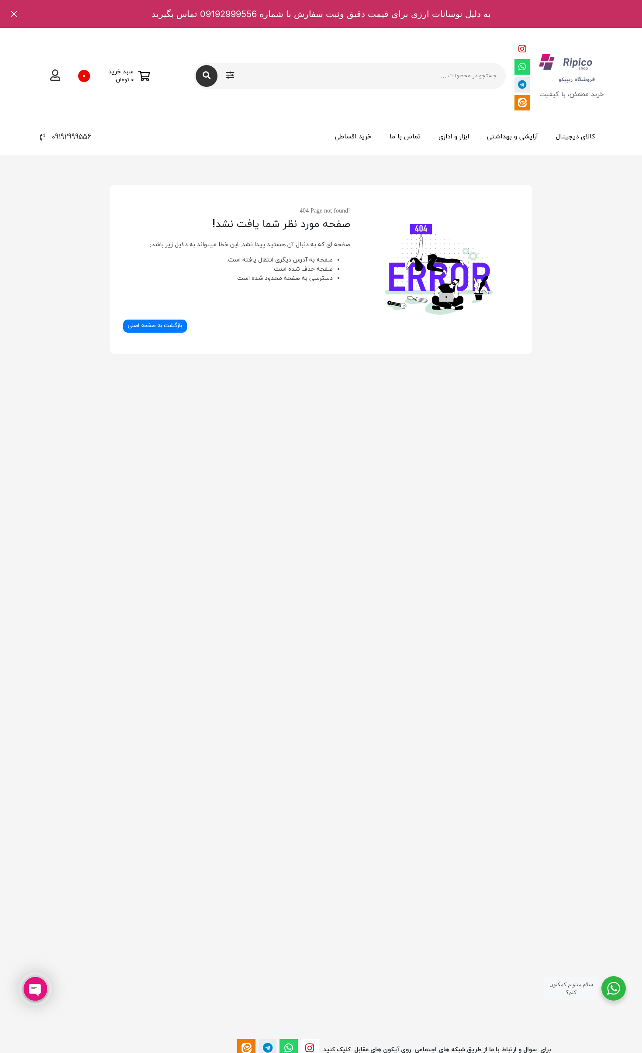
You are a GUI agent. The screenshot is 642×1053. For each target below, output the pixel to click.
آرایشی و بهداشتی (512, 136)
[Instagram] (522, 49)
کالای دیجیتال (575, 136)
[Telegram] (522, 85)
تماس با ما (405, 136)
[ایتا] (522, 102)
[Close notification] (14, 14)
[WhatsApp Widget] (613, 988)
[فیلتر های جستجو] (230, 76)
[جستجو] (206, 76)
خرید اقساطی (353, 136)
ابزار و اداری (453, 136)
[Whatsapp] (522, 67)
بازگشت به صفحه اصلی (155, 326)
